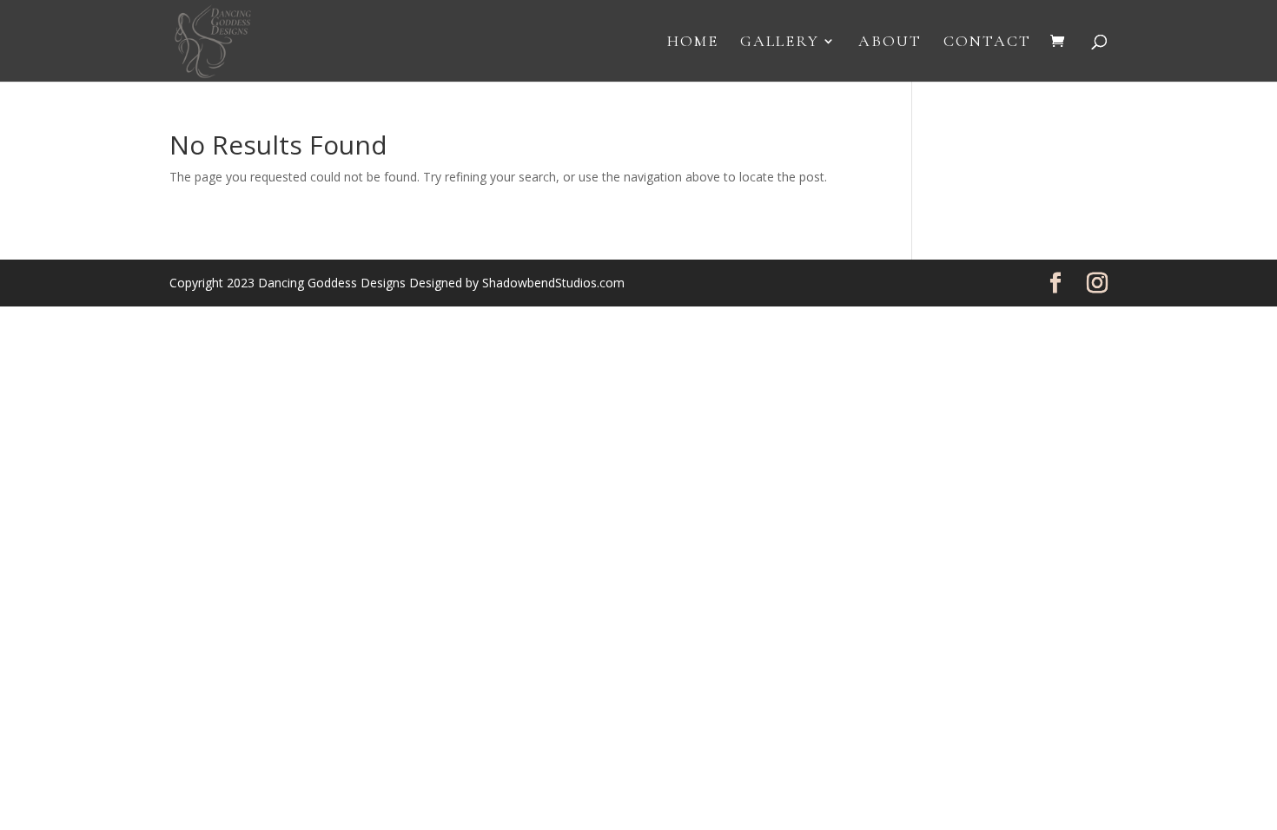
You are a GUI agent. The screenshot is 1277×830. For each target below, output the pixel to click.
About (890, 42)
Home (692, 42)
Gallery (779, 42)
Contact (987, 42)
